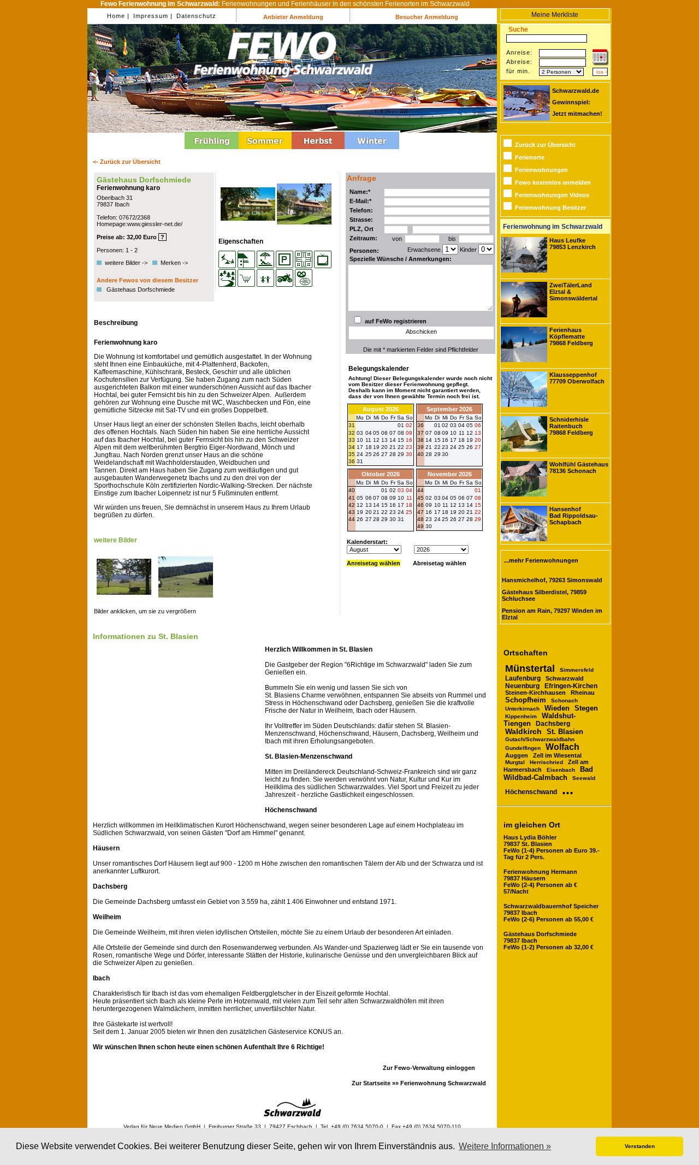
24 (453, 447)
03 (453, 425)
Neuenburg (522, 685)
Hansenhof (573, 515)
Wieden (557, 708)
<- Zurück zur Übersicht (127, 161)
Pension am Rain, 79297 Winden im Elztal (552, 613)
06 (478, 425)
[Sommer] (265, 150)
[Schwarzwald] (292, 1114)
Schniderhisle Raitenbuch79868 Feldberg (571, 426)
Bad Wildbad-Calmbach (548, 773)
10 (453, 433)
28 (392, 454)
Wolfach (562, 747)
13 (478, 433)
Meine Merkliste (554, 15)
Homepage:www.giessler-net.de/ (139, 224)
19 (469, 440)
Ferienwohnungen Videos (552, 195)
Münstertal (530, 668)
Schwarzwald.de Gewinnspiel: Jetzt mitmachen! (577, 102)
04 (461, 425)
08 (437, 433)
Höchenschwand (531, 792)
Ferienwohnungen (541, 170)
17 (453, 440)
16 (445, 440)
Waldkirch (523, 732)
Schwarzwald (565, 678)
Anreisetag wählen (373, 563)
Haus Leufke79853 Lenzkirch (572, 243)
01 (437, 425)
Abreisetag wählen (439, 563)
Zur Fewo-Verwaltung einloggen (429, 1068)
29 (401, 454)
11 (462, 433)
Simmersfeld (577, 670)
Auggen (516, 755)
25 (368, 454)
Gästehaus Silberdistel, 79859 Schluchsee (544, 595)
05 (469, 425)
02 (445, 425)
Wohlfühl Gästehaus (578, 467)
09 (445, 433)
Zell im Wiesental (557, 755)
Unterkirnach (522, 709)
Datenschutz (195, 16)
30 (409, 454)
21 (428, 447)
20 (478, 440)
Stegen (586, 708)
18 (461, 440)
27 (384, 454)
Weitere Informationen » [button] (505, 1146)
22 (437, 447)
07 (428, 433)
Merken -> (174, 262)
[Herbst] (318, 150)
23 (445, 447)
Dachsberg (553, 724)
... (567, 789)
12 (469, 433)
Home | (118, 16)
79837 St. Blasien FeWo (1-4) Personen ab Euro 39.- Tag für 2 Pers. (551, 847)
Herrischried (546, 762)
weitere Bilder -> (128, 262)
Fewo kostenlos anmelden (553, 182)
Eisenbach (561, 770)
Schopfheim (525, 700)
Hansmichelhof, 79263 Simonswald (552, 580)
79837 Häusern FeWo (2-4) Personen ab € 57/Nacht (540, 881)
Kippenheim (521, 716)
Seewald (583, 778)
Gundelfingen (523, 748)
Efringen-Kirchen (570, 686)
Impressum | (152, 16)
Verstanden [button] (640, 1146)
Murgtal (515, 762)
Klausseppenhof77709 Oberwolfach (577, 378)
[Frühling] (212, 150)
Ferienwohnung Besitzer (550, 207)
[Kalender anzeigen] (601, 63)
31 (360, 461)
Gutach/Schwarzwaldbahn (539, 739)
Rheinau (583, 692)
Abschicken (421, 331)
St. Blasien (565, 732)
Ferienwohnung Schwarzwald (443, 1083)
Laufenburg (523, 678)
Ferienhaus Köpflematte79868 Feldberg (571, 336)
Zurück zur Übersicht (545, 144)
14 (428, 440)
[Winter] (372, 150)
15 (437, 440)
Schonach (564, 700)
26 (376, 454)
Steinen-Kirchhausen (535, 692)
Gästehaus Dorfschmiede (140, 289)
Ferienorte (529, 157)
